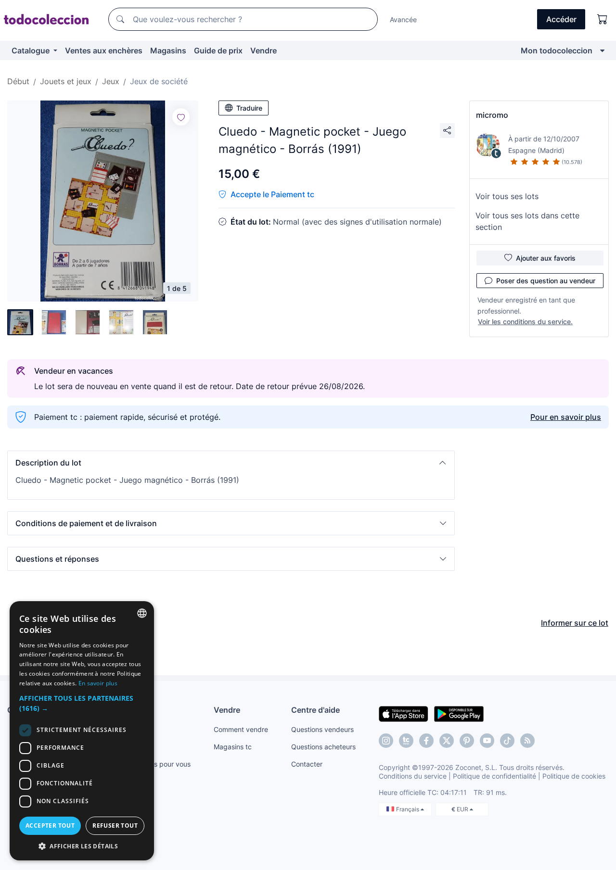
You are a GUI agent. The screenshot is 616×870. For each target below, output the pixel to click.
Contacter (306, 764)
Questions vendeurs (322, 729)
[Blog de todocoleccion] (527, 740)
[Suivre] (181, 117)
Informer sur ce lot (574, 623)
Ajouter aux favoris (546, 258)
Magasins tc (233, 747)
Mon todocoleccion (556, 50)
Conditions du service (413, 776)
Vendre (263, 50)
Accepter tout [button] (50, 825)
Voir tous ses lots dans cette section (527, 221)
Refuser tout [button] (115, 825)
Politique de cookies (573, 776)
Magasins (168, 50)
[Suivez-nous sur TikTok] (507, 740)
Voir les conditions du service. (525, 321)
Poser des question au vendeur (545, 281)
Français (408, 809)
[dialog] (82, 730)
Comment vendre (241, 729)
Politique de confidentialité (494, 776)
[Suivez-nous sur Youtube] (487, 740)
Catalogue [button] (31, 50)
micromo (492, 115)
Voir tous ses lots (507, 196)
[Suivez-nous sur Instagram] (386, 740)
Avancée (403, 19)
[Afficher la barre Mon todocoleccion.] (602, 50)
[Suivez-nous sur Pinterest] (467, 740)
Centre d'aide (315, 710)
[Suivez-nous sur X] (446, 740)
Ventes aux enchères (103, 50)
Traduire (249, 108)
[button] (231, 462)
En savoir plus (97, 683)
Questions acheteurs (323, 747)
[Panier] (602, 19)
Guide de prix (218, 50)
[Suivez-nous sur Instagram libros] (406, 740)
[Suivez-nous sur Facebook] (426, 740)
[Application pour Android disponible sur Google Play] (459, 713)
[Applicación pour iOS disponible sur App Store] (403, 713)
